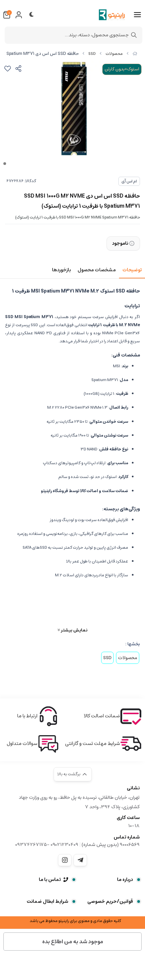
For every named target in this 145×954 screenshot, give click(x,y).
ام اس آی (129, 181)
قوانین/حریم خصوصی (110, 901)
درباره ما (125, 879)
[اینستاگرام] (64, 860)
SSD (92, 53)
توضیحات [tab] (132, 270)
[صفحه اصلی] (135, 53)
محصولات (114, 53)
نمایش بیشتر (73, 630)
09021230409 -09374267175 (46, 845)
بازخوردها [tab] (61, 270)
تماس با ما (50, 879)
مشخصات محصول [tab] (97, 270)
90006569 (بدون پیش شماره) (111, 845)
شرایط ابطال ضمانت (47, 901)
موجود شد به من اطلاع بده (72, 941)
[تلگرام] (80, 860)
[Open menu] (137, 15)
